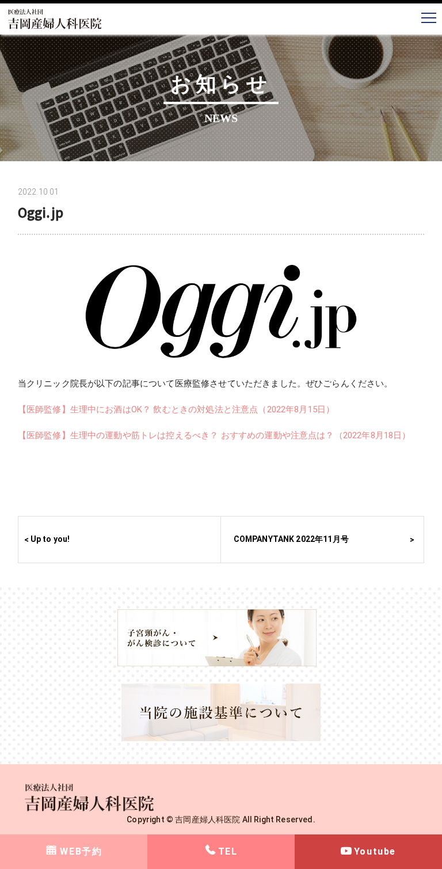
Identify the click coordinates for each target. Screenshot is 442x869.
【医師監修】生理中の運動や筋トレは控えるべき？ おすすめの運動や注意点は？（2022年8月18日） (214, 435)
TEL (228, 851)
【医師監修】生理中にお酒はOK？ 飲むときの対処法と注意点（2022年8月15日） (176, 409)
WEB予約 (81, 851)
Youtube (375, 851)
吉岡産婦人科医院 (207, 819)
